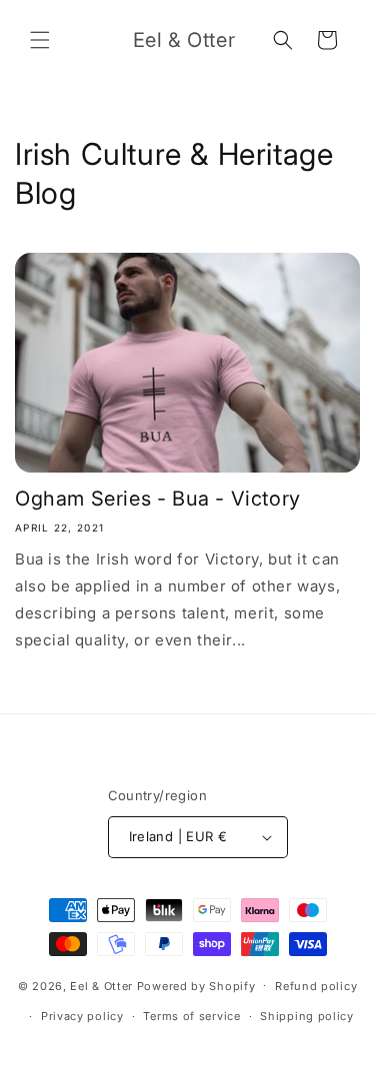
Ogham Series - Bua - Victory (158, 499)
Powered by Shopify (196, 985)
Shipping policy (307, 1016)
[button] (40, 40)
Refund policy (316, 986)
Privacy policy (82, 1016)
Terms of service (191, 1016)
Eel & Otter (101, 985)
